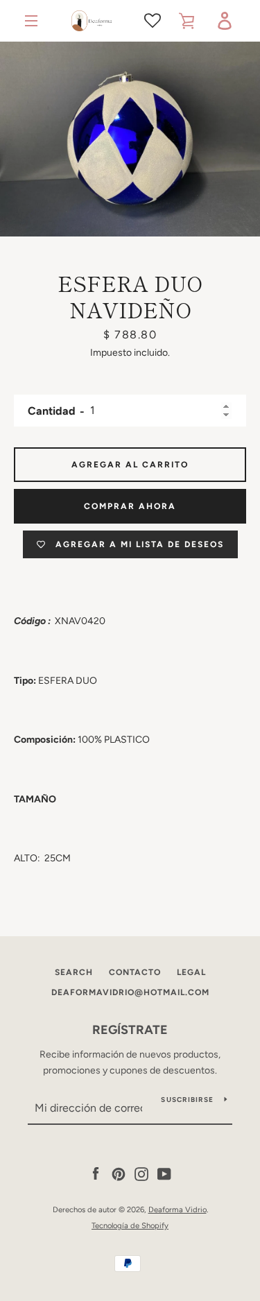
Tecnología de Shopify (130, 1225)
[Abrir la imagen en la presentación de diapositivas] (130, 139)
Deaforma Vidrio (177, 1209)
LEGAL (191, 972)
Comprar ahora (130, 506)
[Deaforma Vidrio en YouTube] (164, 1174)
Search (74, 972)
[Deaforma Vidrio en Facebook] (96, 1174)
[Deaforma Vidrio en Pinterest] (118, 1174)
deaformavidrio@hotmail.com (130, 992)
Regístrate (130, 1029)
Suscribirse (187, 1099)
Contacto (135, 972)
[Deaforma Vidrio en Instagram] (141, 1174)
